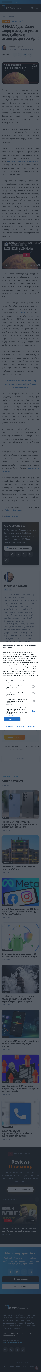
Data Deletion (9, 726)
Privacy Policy (31, 726)
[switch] (33, 686)
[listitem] (20, 681)
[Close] (37, 646)
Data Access (20, 726)
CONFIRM (12, 719)
